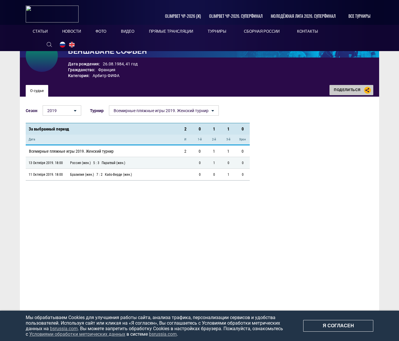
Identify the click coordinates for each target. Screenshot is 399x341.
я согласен (338, 325)
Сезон (31, 110)
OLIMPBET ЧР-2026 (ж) (183, 16)
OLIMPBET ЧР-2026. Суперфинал (236, 16)
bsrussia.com (64, 328)
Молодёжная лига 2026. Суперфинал (303, 16)
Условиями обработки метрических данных (77, 334)
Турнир (97, 110)
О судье (37, 90)
